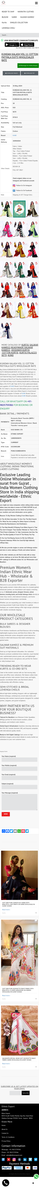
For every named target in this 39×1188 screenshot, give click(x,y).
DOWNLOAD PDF (30, 73)
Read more (5, 910)
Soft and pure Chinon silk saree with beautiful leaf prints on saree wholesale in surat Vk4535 (18, 904)
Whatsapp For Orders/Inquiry (28, 65)
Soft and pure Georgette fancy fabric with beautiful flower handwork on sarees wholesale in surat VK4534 (18, 990)
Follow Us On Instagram (24, 185)
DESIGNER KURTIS (20, 350)
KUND (15, 135)
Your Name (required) (9, 756)
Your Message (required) (10, 793)
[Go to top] (33, 1183)
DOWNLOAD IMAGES (12, 73)
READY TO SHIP (8, 11)
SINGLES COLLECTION (19, 22)
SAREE (14, 17)
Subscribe (25, 1093)
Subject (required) (7, 784)
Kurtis (4, 22)
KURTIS (25, 345)
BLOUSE (5, 17)
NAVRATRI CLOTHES (26, 11)
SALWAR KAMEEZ (27, 17)
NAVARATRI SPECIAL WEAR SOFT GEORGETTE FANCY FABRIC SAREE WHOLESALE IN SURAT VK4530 (19, 1059)
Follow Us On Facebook (24, 190)
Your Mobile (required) (9, 765)
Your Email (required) (8, 775)
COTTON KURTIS (10, 352)
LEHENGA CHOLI (8, 28)
